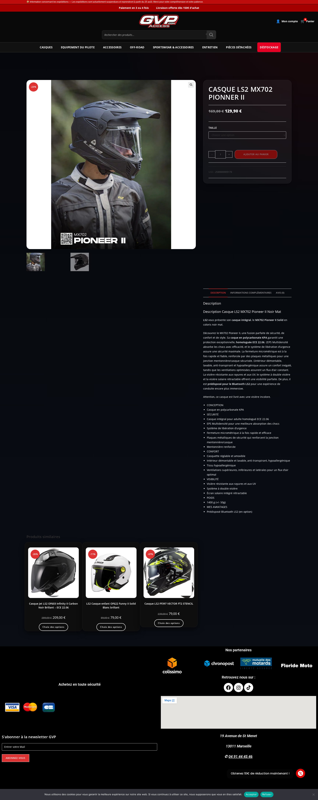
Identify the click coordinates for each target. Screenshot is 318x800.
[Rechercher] (211, 35)
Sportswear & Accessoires (173, 47)
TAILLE (213, 127)
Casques (46, 47)
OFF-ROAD (137, 47)
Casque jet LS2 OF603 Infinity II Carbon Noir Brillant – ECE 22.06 (53, 605)
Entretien (210, 47)
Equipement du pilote (78, 47)
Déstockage (269, 47)
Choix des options (53, 626)
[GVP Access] (159, 21)
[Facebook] (228, 687)
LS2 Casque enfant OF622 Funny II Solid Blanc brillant (111, 605)
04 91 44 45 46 (240, 756)
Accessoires (112, 47)
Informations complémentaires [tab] (250, 292)
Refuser (267, 794)
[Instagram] (238, 687)
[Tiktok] (248, 687)
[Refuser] (313, 794)
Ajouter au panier (256, 154)
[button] (191, 85)
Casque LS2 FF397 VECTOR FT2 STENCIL (168, 603)
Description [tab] (218, 292)
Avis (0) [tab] (280, 292)
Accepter (251, 794)
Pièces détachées (238, 47)
